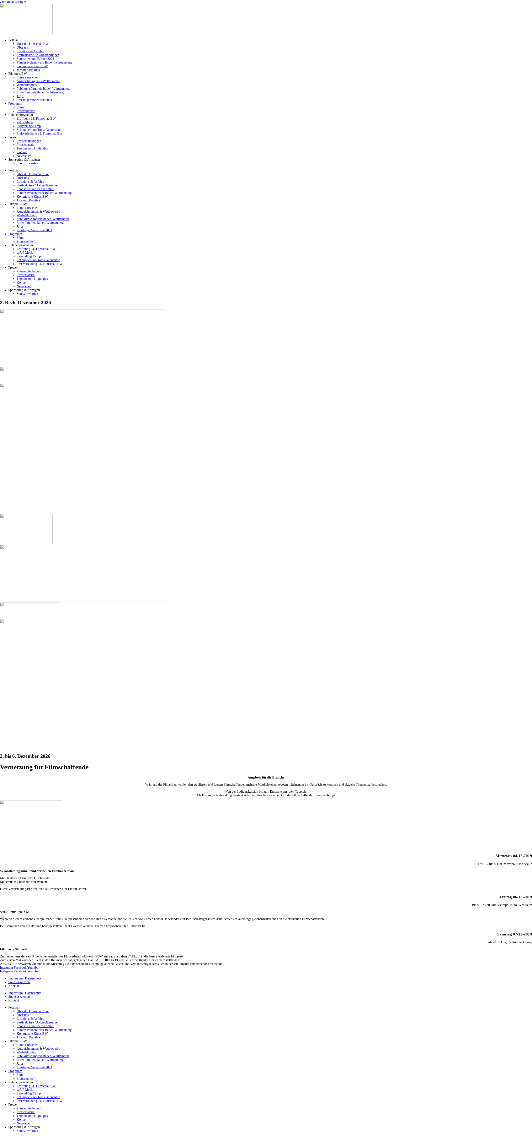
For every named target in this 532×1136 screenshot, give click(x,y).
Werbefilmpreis (27, 85)
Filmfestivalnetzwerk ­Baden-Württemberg (44, 62)
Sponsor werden (27, 163)
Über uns (23, 47)
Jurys (20, 96)
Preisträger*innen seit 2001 (34, 100)
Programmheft (26, 111)
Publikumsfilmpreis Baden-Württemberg (43, 88)
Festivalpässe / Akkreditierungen (38, 55)
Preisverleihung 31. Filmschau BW (40, 133)
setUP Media (25, 122)
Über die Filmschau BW (33, 43)
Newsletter (24, 156)
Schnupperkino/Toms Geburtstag (38, 129)
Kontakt (22, 152)
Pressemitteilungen (29, 141)
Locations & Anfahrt (30, 51)
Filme (20, 107)
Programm (15, 103)
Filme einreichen (27, 77)
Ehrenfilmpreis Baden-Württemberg (40, 92)
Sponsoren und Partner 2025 (35, 58)
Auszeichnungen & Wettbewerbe (38, 81)
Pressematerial (26, 144)
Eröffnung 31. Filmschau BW (36, 118)
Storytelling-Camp (29, 126)
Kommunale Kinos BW (32, 66)
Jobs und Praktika (28, 70)
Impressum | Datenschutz (24, 978)
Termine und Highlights (32, 148)
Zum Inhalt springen (13, 2)
